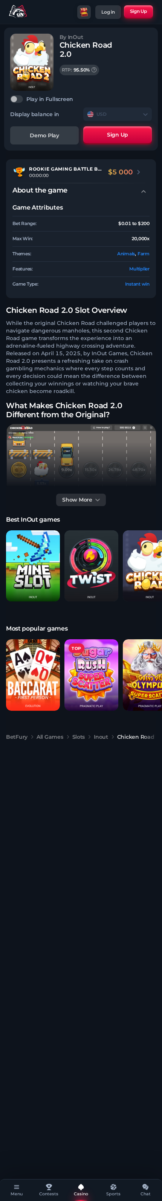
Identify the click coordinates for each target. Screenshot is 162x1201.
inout (101, 736)
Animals (126, 253)
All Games (50, 736)
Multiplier (139, 269)
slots (78, 736)
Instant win (137, 284)
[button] (33, 566)
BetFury (17, 736)
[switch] (81, 99)
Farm (144, 253)
